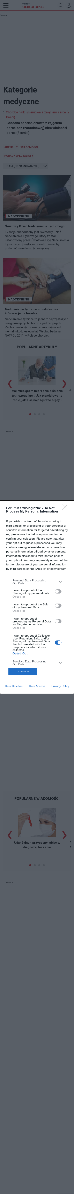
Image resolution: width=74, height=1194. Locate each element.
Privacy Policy (60, 686)
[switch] (58, 591)
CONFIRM (23, 671)
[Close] (66, 508)
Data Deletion (14, 686)
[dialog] (37, 597)
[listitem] (37, 582)
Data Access (37, 686)
